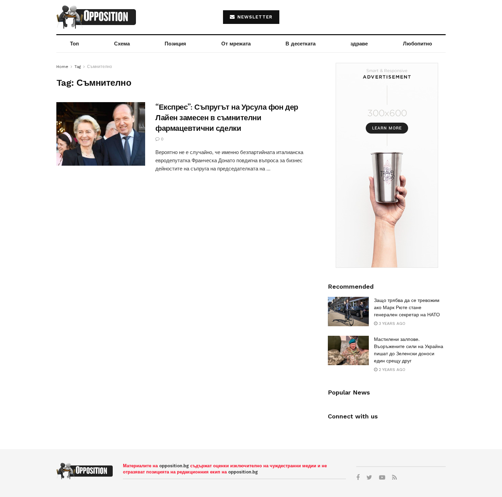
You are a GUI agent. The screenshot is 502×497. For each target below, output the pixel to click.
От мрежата (236, 44)
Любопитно (417, 44)
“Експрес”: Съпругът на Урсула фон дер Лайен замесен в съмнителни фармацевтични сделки (226, 117)
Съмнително (99, 66)
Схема (122, 44)
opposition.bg (174, 465)
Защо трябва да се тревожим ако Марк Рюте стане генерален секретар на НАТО (407, 307)
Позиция (175, 44)
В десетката (300, 44)
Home (62, 66)
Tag (77, 66)
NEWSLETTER (254, 16)
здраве (359, 44)
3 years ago (391, 323)
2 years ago (391, 369)
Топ (74, 44)
